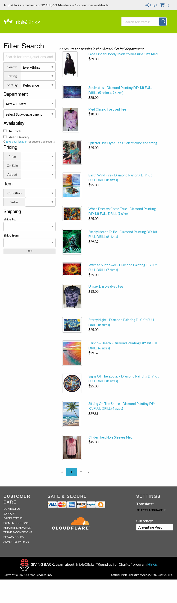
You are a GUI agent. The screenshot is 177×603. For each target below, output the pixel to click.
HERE (152, 564)
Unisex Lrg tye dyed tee (105, 286)
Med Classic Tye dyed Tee (107, 109)
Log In (154, 5)
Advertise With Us (16, 541)
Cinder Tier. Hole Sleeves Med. (110, 437)
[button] (62, 472)
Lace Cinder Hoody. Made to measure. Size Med (123, 54)
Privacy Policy (13, 537)
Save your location (16, 141)
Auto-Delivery (18, 137)
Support (9, 513)
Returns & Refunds (17, 527)
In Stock (14, 131)
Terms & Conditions (17, 532)
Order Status (12, 518)
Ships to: (9, 219)
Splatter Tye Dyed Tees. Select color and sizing (122, 143)
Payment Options (15, 523)
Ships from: (11, 235)
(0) (167, 5)
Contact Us (11, 508)
